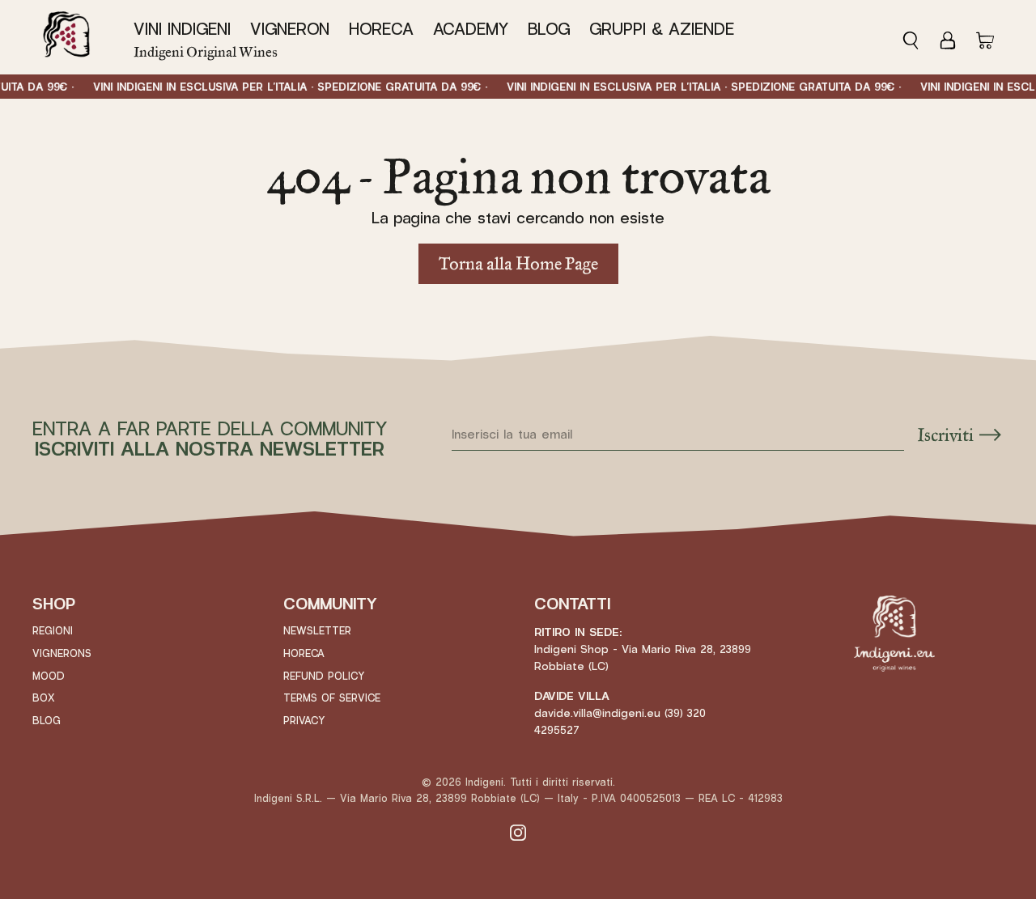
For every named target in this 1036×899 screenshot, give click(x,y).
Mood (48, 676)
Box (43, 698)
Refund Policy (323, 676)
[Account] (947, 37)
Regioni (52, 631)
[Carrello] (985, 37)
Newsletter (317, 631)
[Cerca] (915, 37)
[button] (187, 30)
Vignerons (61, 653)
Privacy (304, 721)
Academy (470, 29)
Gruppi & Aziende (661, 29)
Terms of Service (331, 698)
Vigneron (289, 29)
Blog (549, 29)
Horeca (381, 29)
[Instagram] (518, 832)
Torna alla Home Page (518, 263)
